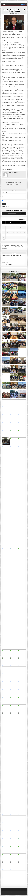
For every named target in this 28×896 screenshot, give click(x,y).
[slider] (23, 213)
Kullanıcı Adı (5, 192)
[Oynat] (4, 213)
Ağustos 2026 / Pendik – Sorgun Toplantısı (11, 255)
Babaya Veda (5, 262)
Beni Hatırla (5, 201)
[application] (14, 213)
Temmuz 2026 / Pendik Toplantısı (9, 259)
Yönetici (11, 13)
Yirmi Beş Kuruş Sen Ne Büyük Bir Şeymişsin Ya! (14, 11)
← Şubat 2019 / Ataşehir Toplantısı (14, 184)
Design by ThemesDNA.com (14, 893)
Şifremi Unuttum (6, 206)
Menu (4, 4)
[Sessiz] (20, 213)
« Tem (3, 239)
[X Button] (22, 4)
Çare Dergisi (5, 257)
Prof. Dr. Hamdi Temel (14, 8)
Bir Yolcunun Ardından (7, 264)
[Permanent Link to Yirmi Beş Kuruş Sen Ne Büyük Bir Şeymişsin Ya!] (14, 22)
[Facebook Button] (24, 4)
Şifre (3, 196)
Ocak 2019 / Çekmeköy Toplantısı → (14, 182)
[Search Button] (26, 4)
